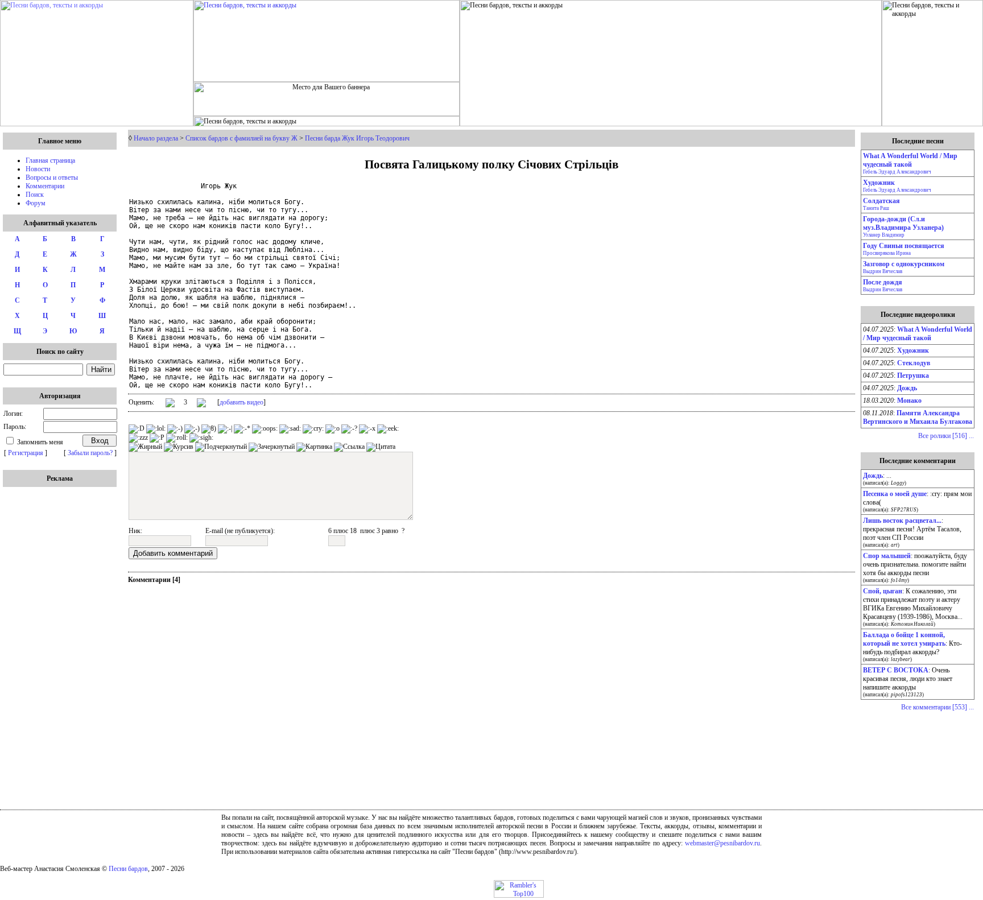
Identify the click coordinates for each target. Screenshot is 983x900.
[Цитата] (380, 447)
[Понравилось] (170, 405)
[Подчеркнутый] (221, 447)
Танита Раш (876, 208)
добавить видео (241, 402)
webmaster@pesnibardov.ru (722, 843)
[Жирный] (145, 447)
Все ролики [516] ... (946, 436)
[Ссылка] (349, 447)
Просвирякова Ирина (887, 253)
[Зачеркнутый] (272, 447)
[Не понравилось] (201, 404)
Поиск (35, 195)
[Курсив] (178, 447)
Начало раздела (156, 138)
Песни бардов (128, 869)
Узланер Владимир (883, 235)
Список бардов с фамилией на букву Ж (241, 138)
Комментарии (45, 186)
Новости (38, 169)
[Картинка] (314, 447)
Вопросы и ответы (52, 177)
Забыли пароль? (90, 453)
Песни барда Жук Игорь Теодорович (357, 138)
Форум (36, 203)
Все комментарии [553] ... (937, 707)
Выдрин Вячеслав (882, 271)
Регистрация (25, 453)
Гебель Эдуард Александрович (897, 172)
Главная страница (50, 160)
